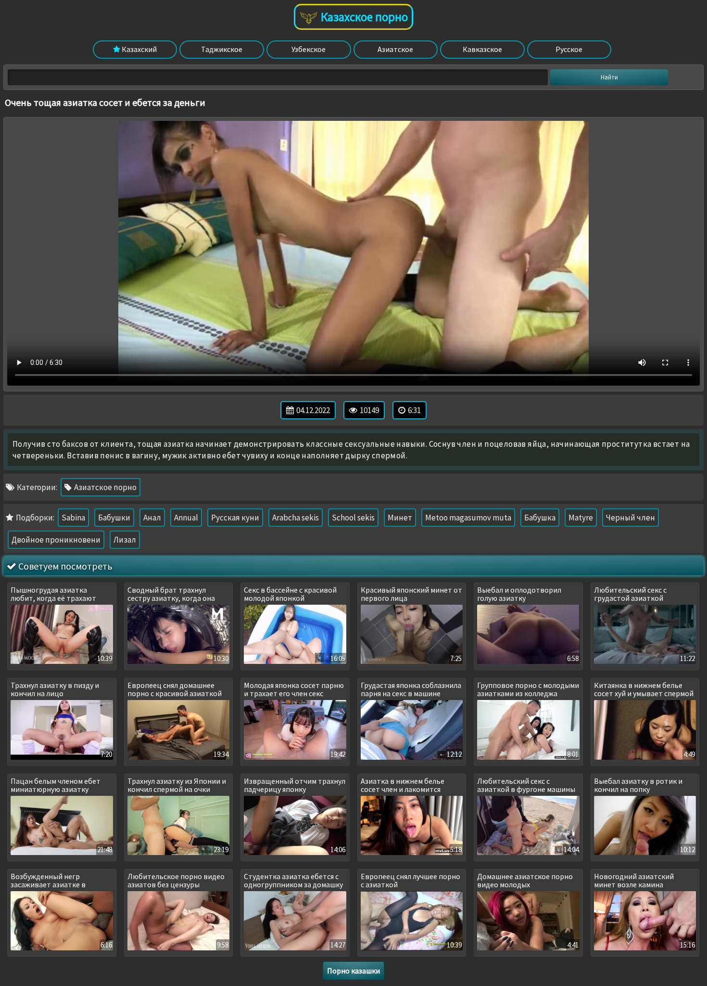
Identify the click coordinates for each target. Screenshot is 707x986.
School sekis (353, 517)
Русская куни (235, 517)
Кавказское (482, 49)
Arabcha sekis (295, 517)
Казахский (138, 49)
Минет (400, 517)
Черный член (630, 517)
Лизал (125, 539)
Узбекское (308, 49)
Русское (569, 49)
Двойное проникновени (56, 539)
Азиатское (395, 49)
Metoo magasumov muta (468, 517)
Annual (186, 517)
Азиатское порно (105, 487)
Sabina (73, 517)
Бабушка (540, 517)
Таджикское (221, 49)
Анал (152, 517)
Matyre (580, 517)
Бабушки (114, 517)
